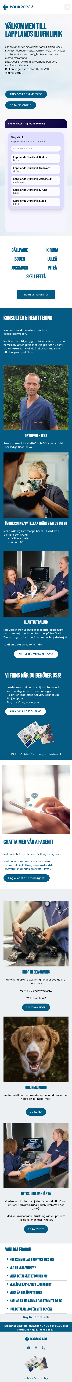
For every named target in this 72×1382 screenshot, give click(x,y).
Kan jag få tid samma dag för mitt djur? (36, 1301)
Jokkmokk (19, 268)
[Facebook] (29, 1348)
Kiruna (52, 250)
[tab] (36, 1260)
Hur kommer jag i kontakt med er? (32, 1259)
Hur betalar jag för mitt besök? (31, 1309)
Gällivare (20, 250)
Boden (20, 259)
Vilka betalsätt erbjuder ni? (29, 1276)
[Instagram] (36, 1348)
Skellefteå (36, 277)
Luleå (52, 259)
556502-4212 (41, 1317)
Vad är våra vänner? (23, 1268)
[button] (67, 7)
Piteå (52, 268)
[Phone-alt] (43, 1348)
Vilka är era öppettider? (26, 1292)
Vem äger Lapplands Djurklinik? (31, 1284)
